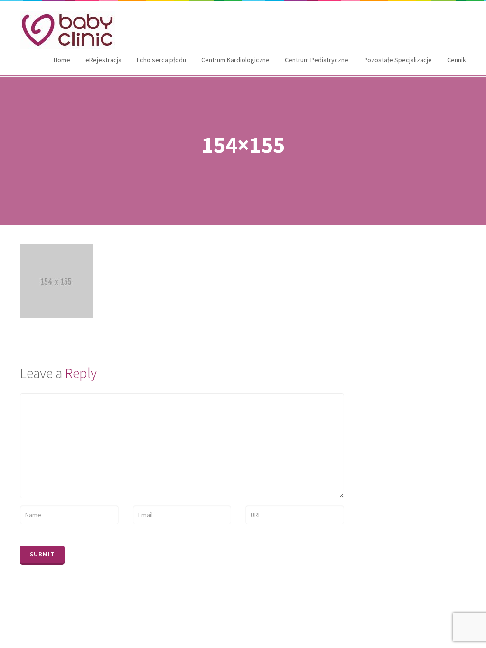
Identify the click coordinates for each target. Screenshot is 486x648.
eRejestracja (103, 60)
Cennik (456, 60)
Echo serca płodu (161, 60)
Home (62, 60)
